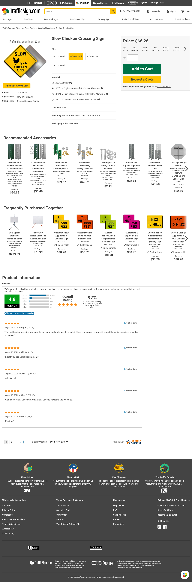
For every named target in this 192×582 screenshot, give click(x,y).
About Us (6, 505)
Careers (116, 519)
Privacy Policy (8, 510)
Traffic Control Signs (130, 19)
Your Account (62, 505)
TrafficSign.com (9, 28)
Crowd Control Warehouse (152, 563)
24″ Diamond (76, 56)
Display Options (39, 442)
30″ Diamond (93, 56)
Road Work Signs (51, 19)
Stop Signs (28, 19)
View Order (61, 515)
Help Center (118, 505)
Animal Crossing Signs (40, 28)
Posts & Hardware (182, 19)
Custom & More (156, 19)
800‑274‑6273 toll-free (67, 561)
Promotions (118, 524)
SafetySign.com (138, 563)
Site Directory (8, 533)
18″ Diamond (59, 56)
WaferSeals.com (137, 567)
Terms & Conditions (11, 524)
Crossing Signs (23, 28)
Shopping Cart (63, 510)
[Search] (113, 11)
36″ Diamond (59, 65)
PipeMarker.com (134, 565)
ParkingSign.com (123, 565)
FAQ (115, 510)
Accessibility (8, 529)
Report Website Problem (13, 519)
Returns (60, 519)
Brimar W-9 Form (165, 510)
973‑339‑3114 (164, 86)
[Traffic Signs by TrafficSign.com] (20, 14)
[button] (185, 575)
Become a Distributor (167, 515)
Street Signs (7, 19)
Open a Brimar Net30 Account (171, 505)
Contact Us (7, 515)
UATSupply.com (122, 567)
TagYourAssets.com (147, 565)
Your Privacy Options (66, 524)
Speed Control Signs (78, 19)
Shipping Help (119, 515)
